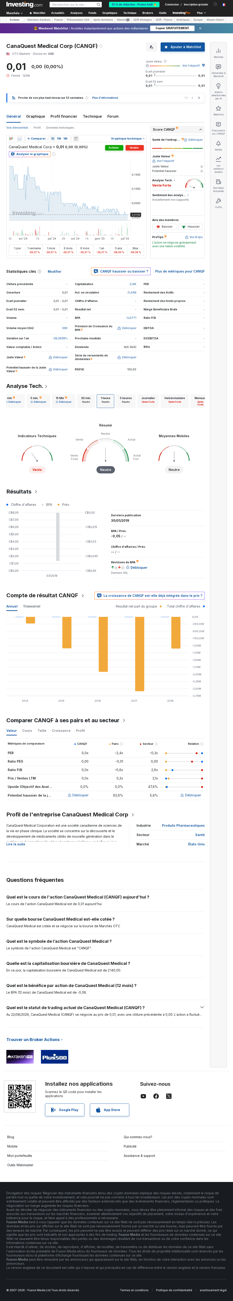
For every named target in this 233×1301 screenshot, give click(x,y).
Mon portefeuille (19, 1156)
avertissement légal (213, 1290)
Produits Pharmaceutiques (183, 825)
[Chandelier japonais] (10, 138)
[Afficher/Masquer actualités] (76, 138)
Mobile (12, 1146)
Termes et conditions (134, 1290)
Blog (10, 1137)
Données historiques (60, 127)
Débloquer (80, 795)
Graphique (35, 116)
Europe (198, 19)
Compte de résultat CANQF (42, 595)
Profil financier (64, 116)
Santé (200, 835)
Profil (37, 127)
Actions (15, 19)
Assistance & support (139, 1156)
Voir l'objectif (191, 65)
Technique (92, 116)
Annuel (12, 606)
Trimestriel (31, 606)
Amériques (183, 19)
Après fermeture (103, 19)
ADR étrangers (142, 19)
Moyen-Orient (215, 19)
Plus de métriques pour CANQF (180, 271)
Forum (113, 116)
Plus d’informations (105, 97)
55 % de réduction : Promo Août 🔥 (134, 4)
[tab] (13, 401)
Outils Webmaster (20, 1165)
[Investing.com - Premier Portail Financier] (24, 4)
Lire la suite (15, 844)
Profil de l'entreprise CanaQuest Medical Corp (67, 814)
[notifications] (215, 4)
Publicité (130, 1146)
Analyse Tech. (24, 386)
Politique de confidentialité (174, 1290)
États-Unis (196, 844)
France (58, 19)
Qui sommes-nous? (138, 1137)
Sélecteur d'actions (39, 19)
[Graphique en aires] (19, 138)
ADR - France (164, 19)
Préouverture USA (78, 19)
